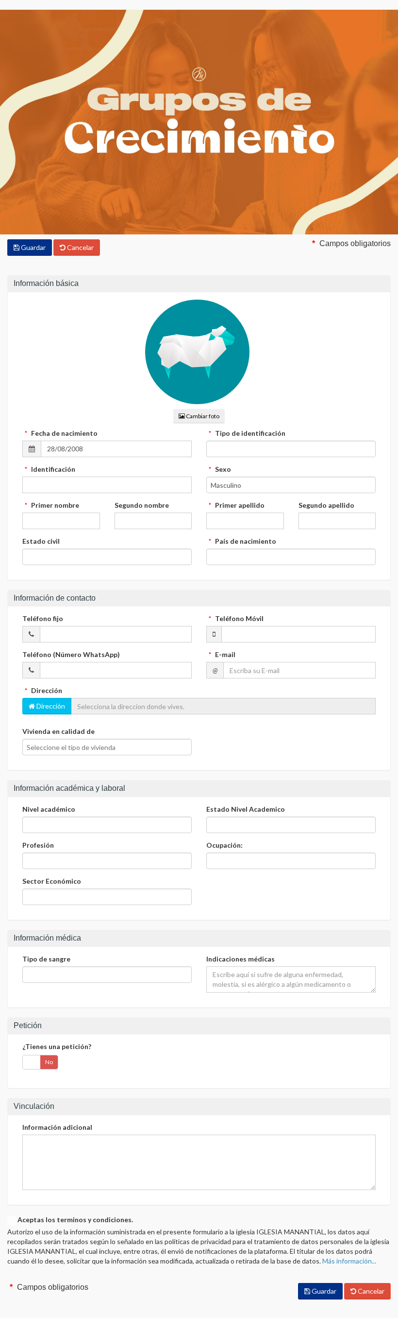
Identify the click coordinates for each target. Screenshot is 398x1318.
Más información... (349, 1261)
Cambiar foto (202, 416)
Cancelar (80, 247)
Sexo (220, 469)
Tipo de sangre (46, 959)
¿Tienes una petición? (56, 1046)
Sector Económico (51, 881)
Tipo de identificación (247, 433)
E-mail (222, 654)
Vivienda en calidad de (58, 731)
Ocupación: (224, 845)
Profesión (38, 845)
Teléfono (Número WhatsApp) (71, 654)
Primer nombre (52, 505)
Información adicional (57, 1127)
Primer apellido (237, 505)
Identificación (50, 469)
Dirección (43, 690)
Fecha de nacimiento (61, 433)
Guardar (32, 247)
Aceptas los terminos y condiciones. (75, 1219)
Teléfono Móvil (236, 618)
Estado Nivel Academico (245, 809)
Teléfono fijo (42, 618)
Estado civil (41, 541)
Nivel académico (48, 809)
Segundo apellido (326, 505)
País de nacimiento (242, 541)
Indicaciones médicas (240, 959)
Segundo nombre (142, 505)
